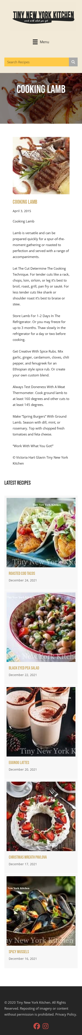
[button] (36, 1026)
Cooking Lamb (25, 202)
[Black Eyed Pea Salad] (41, 637)
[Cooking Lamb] (41, 165)
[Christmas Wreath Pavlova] (41, 826)
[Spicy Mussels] (41, 921)
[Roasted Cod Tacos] (41, 543)
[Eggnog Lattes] (41, 732)
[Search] (73, 62)
